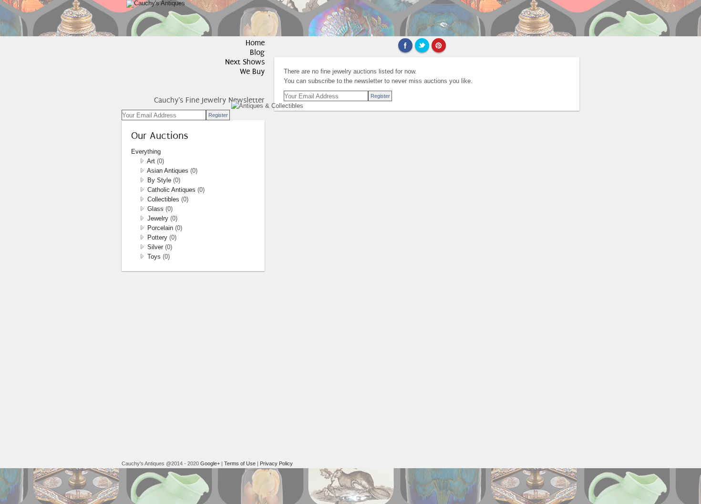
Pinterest (439, 45)
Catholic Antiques (172, 189)
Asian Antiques (168, 170)
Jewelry (158, 218)
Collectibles (164, 199)
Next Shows (245, 61)
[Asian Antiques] (142, 170)
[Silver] (142, 247)
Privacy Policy (276, 463)
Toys (155, 256)
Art (152, 161)
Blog (257, 52)
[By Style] (142, 180)
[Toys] (142, 256)
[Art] (142, 161)
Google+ (210, 463)
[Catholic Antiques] (142, 189)
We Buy (252, 71)
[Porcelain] (142, 227)
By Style (160, 180)
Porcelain (161, 227)
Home (255, 42)
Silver (156, 247)
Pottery (158, 237)
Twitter (422, 45)
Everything (146, 151)
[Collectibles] (142, 199)
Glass (156, 208)
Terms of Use (240, 463)
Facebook (405, 45)
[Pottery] (142, 237)
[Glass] (142, 208)
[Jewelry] (142, 218)
